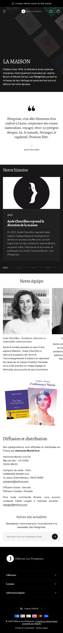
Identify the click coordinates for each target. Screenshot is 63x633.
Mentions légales (42, 628)
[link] (26, 311)
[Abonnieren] (55, 537)
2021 (6, 268)
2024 (48, 268)
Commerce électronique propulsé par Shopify (39, 622)
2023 (34, 268)
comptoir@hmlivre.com (16, 481)
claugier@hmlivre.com (15, 504)
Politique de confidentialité (24, 628)
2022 (20, 268)
